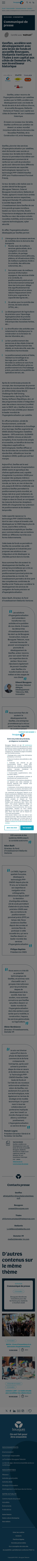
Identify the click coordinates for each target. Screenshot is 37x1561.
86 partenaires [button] (27, 745)
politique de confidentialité (17, 821)
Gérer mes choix (12, 828)
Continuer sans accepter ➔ (27, 732)
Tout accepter (27, 828)
